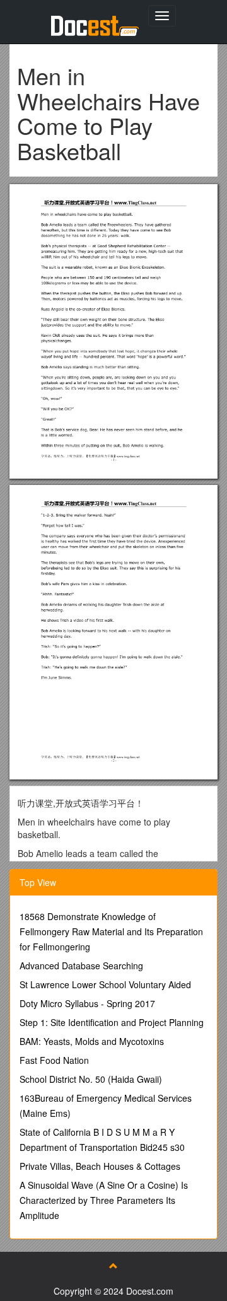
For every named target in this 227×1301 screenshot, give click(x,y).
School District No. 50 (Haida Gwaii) (91, 1079)
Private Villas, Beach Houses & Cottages (100, 1166)
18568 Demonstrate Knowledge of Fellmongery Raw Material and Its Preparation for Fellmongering (111, 931)
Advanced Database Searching (81, 965)
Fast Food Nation (54, 1060)
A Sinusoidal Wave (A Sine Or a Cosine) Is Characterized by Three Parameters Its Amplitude (104, 1200)
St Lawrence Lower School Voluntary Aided (105, 984)
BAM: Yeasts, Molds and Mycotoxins (92, 1041)
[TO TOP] (113, 1265)
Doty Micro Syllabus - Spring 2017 (87, 1003)
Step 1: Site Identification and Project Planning (112, 1022)
